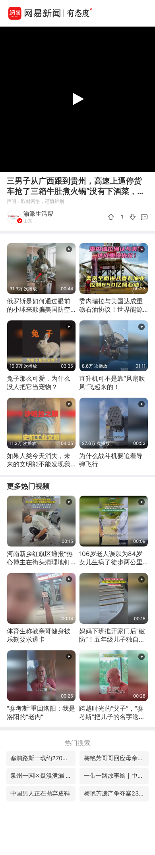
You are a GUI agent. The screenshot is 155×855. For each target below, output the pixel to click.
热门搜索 (77, 743)
